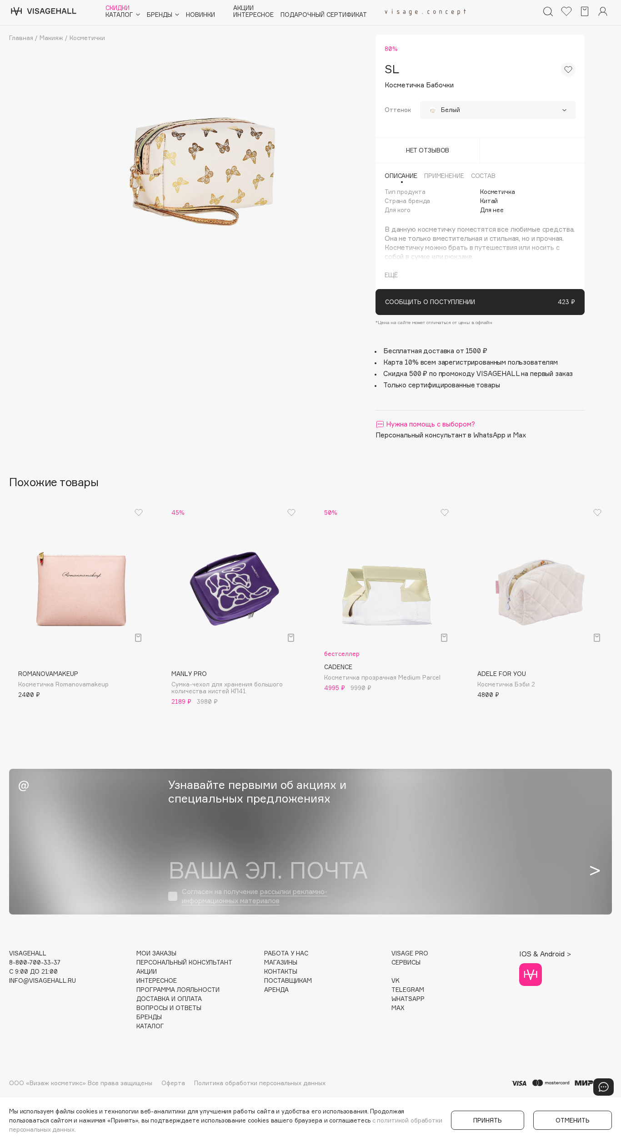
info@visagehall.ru (42, 980)
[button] (20, 593)
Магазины (280, 962)
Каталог (150, 1026)
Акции (243, 8)
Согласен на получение (254, 896)
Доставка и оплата (169, 999)
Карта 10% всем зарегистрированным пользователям (470, 362)
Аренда (276, 989)
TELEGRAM (407, 989)
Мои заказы (156, 953)
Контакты (280, 971)
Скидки (117, 8)
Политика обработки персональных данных (260, 1083)
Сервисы (406, 962)
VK (395, 980)
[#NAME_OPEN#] (603, 1087)
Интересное (253, 14)
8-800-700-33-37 (34, 962)
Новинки (200, 14)
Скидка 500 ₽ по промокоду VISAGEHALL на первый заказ (478, 373)
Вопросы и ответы (168, 1008)
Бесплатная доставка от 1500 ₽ (435, 350)
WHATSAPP (408, 999)
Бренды (149, 1017)
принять (487, 1120)
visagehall (27, 953)
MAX (397, 1008)
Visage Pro (409, 953)
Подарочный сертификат (323, 14)
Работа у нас (286, 953)
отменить (573, 1120)
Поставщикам (288, 980)
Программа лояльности (178, 989)
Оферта (173, 1083)
